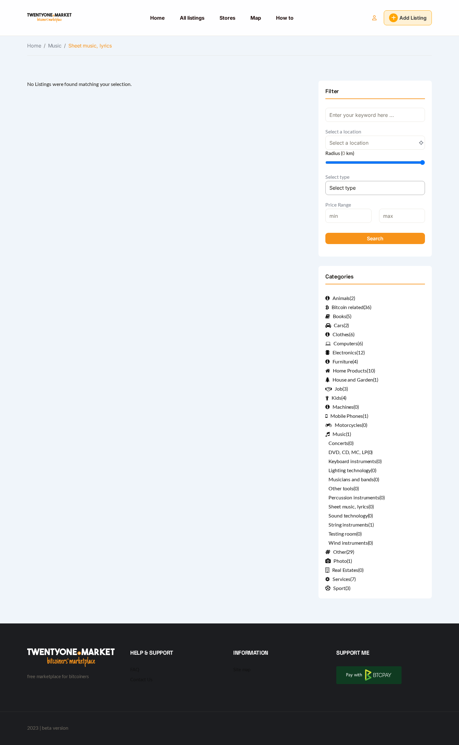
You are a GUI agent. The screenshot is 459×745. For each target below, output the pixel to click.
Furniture (345, 361)
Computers (348, 343)
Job (341, 389)
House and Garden (355, 380)
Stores (227, 18)
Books (342, 316)
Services (344, 579)
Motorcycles (351, 425)
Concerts (340, 443)
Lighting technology (352, 470)
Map (255, 18)
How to (284, 18)
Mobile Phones (349, 416)
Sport (341, 588)
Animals (344, 298)
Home (157, 18)
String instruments (351, 525)
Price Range (338, 205)
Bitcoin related (351, 307)
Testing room (345, 534)
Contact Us (141, 680)
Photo (342, 561)
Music (55, 45)
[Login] (374, 17)
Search (375, 238)
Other (343, 552)
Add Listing (413, 18)
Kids (339, 398)
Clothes (343, 334)
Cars (341, 325)
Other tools (343, 488)
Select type (337, 177)
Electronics (348, 352)
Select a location (343, 131)
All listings (192, 18)
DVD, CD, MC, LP (350, 452)
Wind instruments (350, 543)
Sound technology (350, 515)
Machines (346, 407)
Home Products (354, 370)
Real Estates (347, 570)
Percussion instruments (356, 497)
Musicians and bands (353, 479)
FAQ (134, 670)
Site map (241, 670)
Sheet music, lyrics (351, 506)
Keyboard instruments (355, 461)
